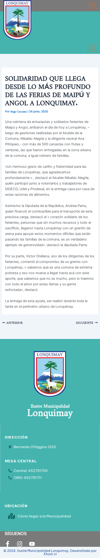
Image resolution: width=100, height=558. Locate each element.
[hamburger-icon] (92, 5)
